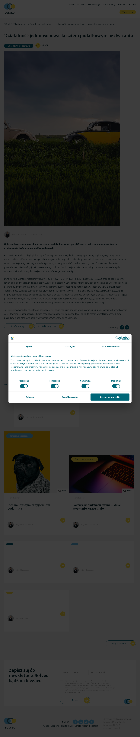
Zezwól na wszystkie (110, 397)
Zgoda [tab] (29, 346)
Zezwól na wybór (70, 397)
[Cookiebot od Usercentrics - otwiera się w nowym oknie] (117, 338)
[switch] (55, 386)
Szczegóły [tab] (70, 346)
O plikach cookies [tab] (111, 346)
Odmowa (30, 397)
